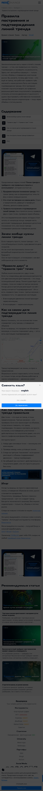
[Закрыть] (39, 385)
